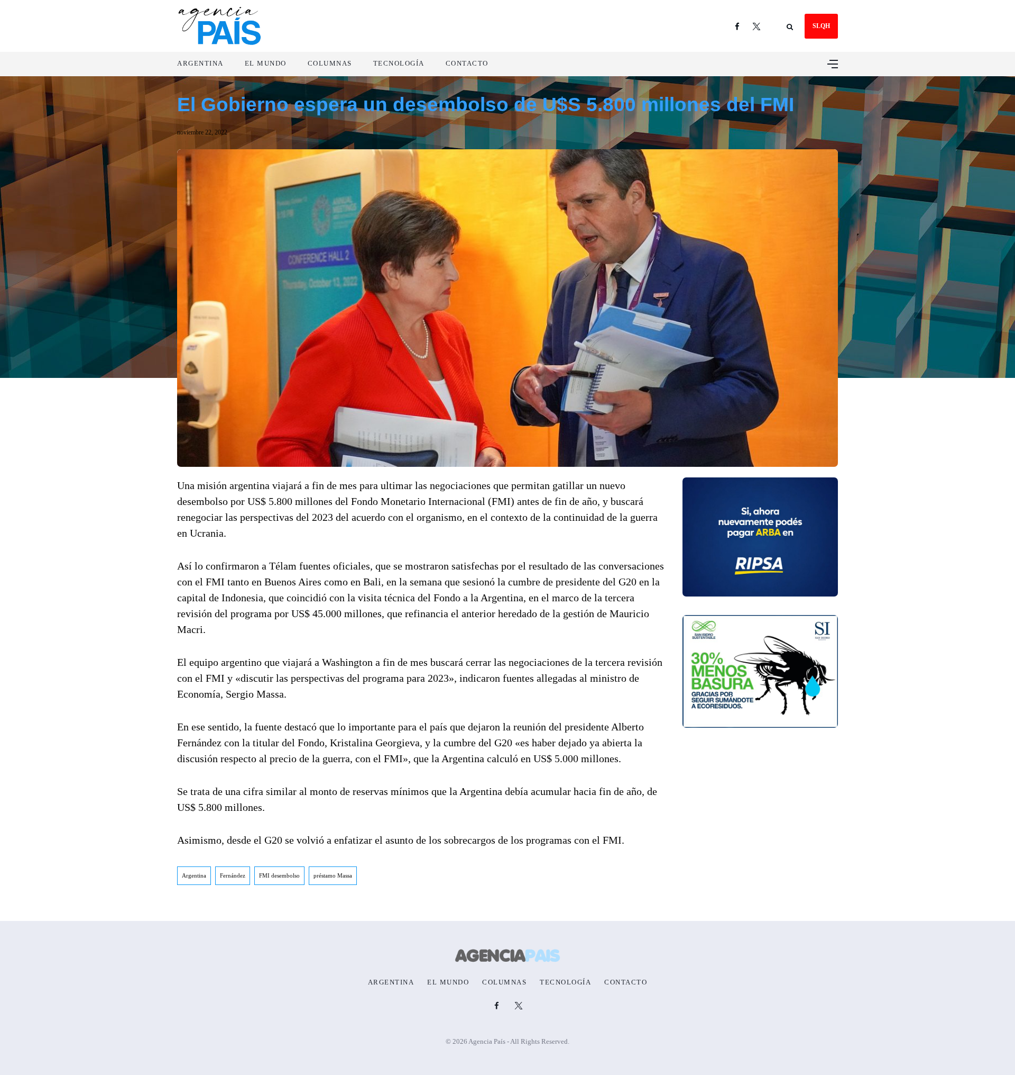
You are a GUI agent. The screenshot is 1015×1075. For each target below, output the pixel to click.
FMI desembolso (279, 875)
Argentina (200, 63)
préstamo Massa (332, 875)
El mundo (266, 63)
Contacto (467, 63)
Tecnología (399, 63)
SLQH (821, 26)
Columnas (330, 63)
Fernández (232, 875)
